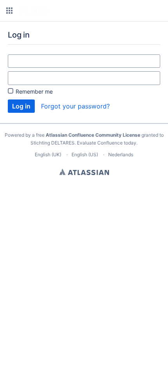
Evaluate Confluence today (106, 143)
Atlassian (84, 172)
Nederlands (120, 154)
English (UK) (48, 154)
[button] (9, 10)
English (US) (84, 154)
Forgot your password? (75, 106)
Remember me (34, 91)
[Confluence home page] (33, 10)
